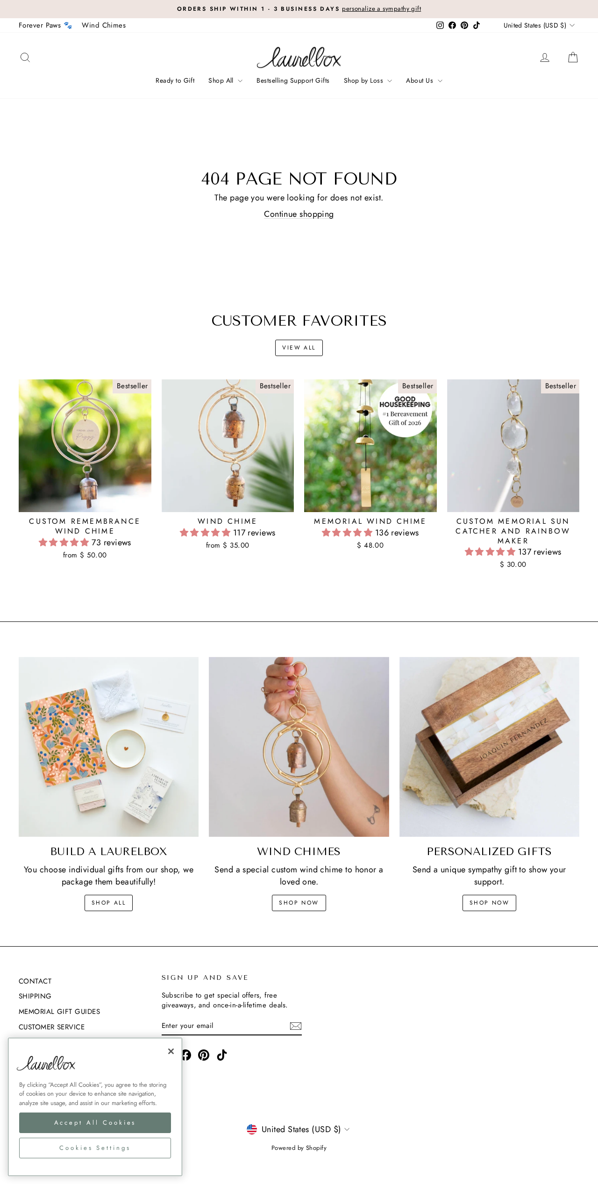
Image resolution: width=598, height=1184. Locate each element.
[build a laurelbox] (109, 747)
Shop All (221, 80)
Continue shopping (299, 214)
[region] (95, 1107)
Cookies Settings (95, 1147)
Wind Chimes (104, 25)
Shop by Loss (364, 80)
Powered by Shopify (299, 1147)
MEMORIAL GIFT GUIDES (59, 1011)
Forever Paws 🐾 (45, 25)
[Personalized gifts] (489, 747)
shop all (109, 903)
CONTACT (35, 981)
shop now (299, 903)
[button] (65, 542)
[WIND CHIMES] (299, 747)
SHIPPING (35, 996)
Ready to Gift (175, 80)
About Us (420, 80)
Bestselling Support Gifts (292, 80)
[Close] (171, 1051)
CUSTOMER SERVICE (52, 1027)
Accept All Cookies (95, 1122)
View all (298, 347)
